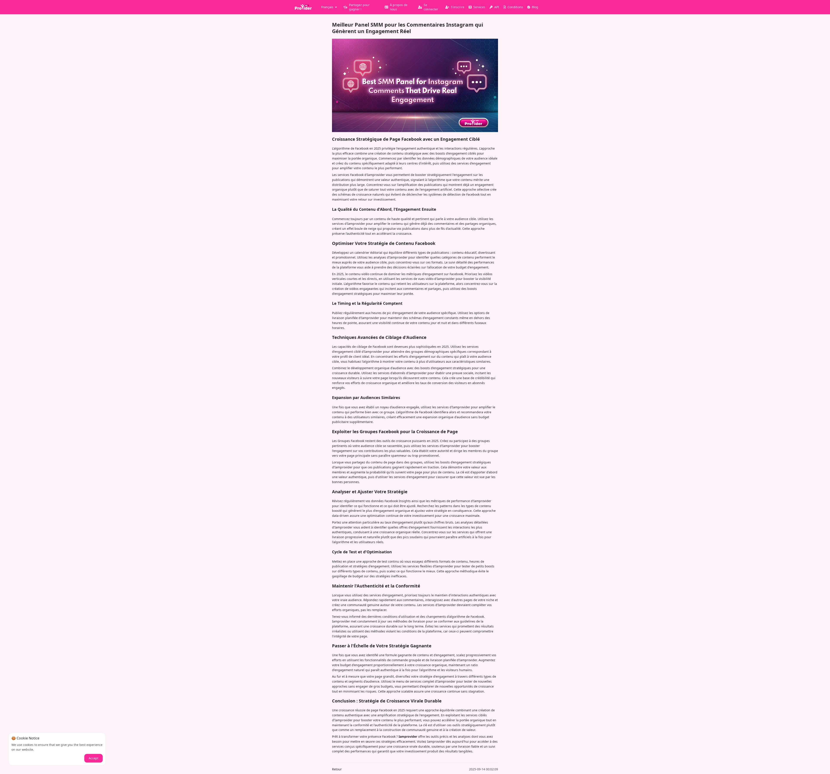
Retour (337, 769)
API (496, 7)
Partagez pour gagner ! (359, 7)
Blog (535, 7)
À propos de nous (398, 7)
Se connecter (431, 7)
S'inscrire (457, 7)
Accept (93, 758)
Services (479, 7)
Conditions (515, 7)
